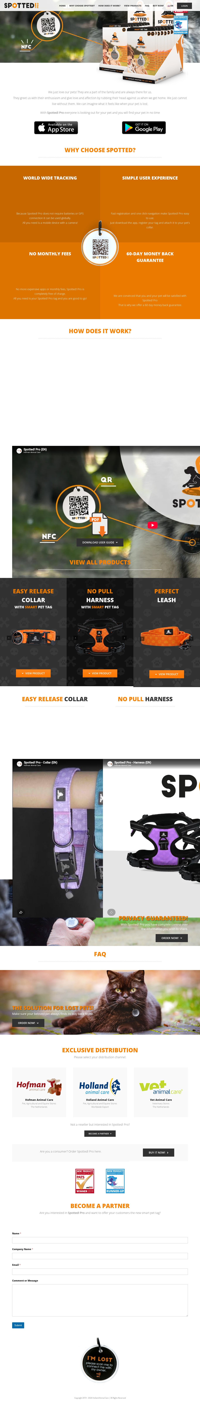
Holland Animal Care (101, 1398)
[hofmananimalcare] (39, 1077)
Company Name (22, 1249)
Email (16, 1265)
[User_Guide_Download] (100, 513)
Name (16, 1233)
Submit (18, 1325)
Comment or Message (25, 1280)
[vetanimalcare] (161, 1077)
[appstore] (56, 122)
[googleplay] (144, 122)
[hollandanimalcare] (100, 1077)
